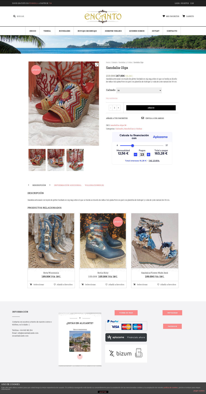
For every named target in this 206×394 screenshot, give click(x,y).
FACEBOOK (172, 326)
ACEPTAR (103, 392)
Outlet (155, 31)
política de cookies (171, 388)
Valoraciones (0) (94, 185)
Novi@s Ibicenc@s (87, 31)
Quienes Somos (136, 31)
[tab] (39, 185)
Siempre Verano (113, 31)
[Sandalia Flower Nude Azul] (151, 241)
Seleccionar (38, 284)
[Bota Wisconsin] (48, 241)
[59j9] (37, 160)
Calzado (114, 62)
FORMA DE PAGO (126, 313)
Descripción (39, 185)
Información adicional (67, 185)
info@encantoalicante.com (28, 333)
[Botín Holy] (99, 241)
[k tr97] (56, 160)
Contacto (172, 31)
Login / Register (182, 3)
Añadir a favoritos (65, 284)
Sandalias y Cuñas (125, 62)
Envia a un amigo (154, 118)
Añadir (151, 108)
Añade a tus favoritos (117, 118)
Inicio (32, 31)
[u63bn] (75, 160)
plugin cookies (199, 391)
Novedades (64, 31)
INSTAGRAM (172, 313)
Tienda (47, 31)
